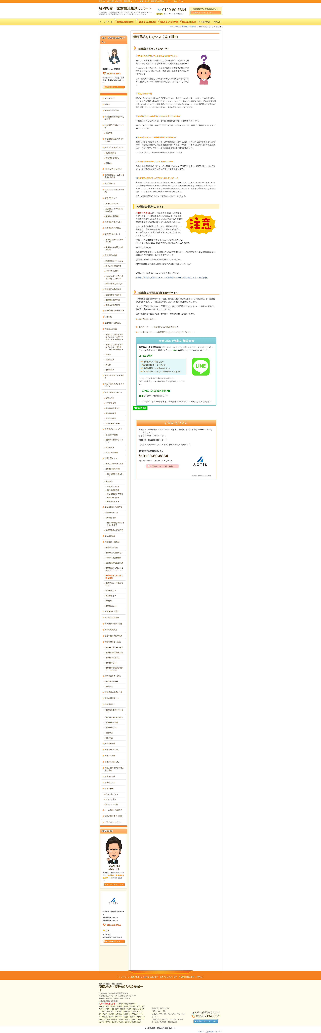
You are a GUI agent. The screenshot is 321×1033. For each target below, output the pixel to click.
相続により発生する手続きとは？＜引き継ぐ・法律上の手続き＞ (114, 347)
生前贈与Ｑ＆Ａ (113, 501)
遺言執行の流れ (112, 435)
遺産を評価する (112, 512)
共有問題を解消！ (113, 271)
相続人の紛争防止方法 (114, 464)
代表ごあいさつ (112, 794)
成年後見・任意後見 (113, 323)
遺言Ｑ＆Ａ (110, 447)
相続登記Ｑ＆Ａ (112, 606)
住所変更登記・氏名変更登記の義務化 (114, 176)
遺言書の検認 (111, 418)
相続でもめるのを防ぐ (168, 977)
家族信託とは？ (111, 198)
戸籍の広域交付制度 (113, 558)
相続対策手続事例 (113, 300)
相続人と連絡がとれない (114, 147)
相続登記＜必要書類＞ (114, 553)
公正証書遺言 (111, 403)
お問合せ (217, 22)
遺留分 (108, 354)
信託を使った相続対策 (147, 22)
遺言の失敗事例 (112, 452)
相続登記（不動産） (113, 542)
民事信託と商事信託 (113, 228)
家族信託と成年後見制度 (114, 311)
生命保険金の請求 (112, 611)
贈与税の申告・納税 (113, 676)
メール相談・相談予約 (113, 810)
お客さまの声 (110, 776)
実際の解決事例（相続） (114, 816)
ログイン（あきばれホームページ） (210, 1032)
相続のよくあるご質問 (113, 169)
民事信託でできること (113, 222)
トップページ (107, 22)
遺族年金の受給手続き (113, 636)
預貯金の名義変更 (112, 617)
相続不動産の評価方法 (114, 530)
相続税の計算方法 (113, 658)
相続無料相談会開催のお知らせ (114, 118)
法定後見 (108, 317)
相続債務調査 (110, 743)
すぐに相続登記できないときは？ (114, 140)
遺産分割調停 (111, 153)
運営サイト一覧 (112, 804)
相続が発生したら (138, 977)
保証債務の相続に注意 (113, 692)
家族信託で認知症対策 (125, 22)
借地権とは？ (111, 590)
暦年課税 (109, 687)
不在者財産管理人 (113, 158)
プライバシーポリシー (113, 822)
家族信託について (113, 204)
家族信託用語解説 (113, 216)
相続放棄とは (110, 704)
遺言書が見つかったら (113, 429)
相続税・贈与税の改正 (114, 647)
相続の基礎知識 (111, 329)
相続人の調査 (110, 756)
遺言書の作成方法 (113, 408)
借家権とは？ (111, 596)
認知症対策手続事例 (113, 295)
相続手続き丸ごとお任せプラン (114, 385)
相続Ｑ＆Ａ (110, 370)
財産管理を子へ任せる (114, 261)
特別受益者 (110, 360)
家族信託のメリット (113, 234)
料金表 (107, 104)
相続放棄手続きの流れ (114, 717)
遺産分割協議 (110, 536)
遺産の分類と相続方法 (113, 507)
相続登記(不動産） (189, 22)
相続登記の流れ (112, 547)
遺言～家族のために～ (113, 392)
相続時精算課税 (113, 490)
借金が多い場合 (152, 977)
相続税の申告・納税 (113, 642)
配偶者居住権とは (112, 698)
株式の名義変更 (111, 630)
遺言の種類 (110, 398)
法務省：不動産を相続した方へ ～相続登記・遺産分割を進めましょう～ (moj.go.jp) (171, 277)
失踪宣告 (109, 163)
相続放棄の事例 (112, 723)
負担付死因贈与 (113, 498)
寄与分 (108, 365)
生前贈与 (109, 481)
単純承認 (109, 733)
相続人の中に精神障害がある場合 (114, 769)
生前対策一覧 (110, 183)
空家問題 (109, 133)
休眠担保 (109, 601)
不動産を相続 (111, 518)
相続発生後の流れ (112, 110)
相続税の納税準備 (113, 469)
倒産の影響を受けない (114, 284)
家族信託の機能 (111, 255)
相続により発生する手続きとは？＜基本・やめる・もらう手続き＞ (114, 337)
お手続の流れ (110, 782)
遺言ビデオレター (113, 424)
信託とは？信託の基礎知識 (114, 191)
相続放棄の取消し (112, 750)
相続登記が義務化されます (114, 126)
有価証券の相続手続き (113, 624)
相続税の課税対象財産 (114, 653)
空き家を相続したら (113, 762)
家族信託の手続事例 (113, 289)
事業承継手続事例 (113, 305)
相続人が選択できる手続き (114, 376)
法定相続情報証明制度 (114, 563)
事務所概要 (205, 22)
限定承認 (109, 738)
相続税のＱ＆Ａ (112, 663)
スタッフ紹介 (111, 799)
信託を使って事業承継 (169, 22)
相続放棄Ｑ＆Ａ (112, 728)
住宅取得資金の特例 (115, 494)
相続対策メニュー (112, 458)
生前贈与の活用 (113, 486)
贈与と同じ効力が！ (113, 266)
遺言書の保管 (111, 413)
